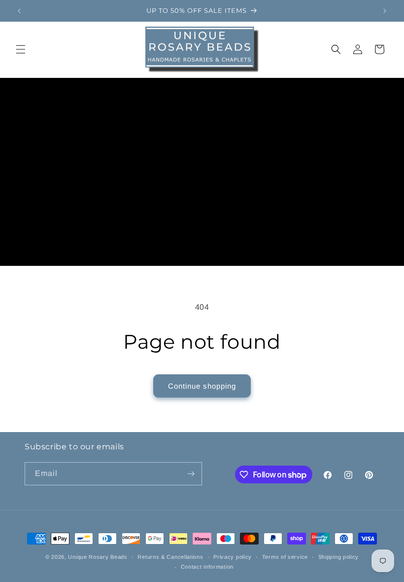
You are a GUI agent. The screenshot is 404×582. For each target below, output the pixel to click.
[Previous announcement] (19, 11)
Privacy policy (232, 557)
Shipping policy (338, 557)
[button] (21, 49)
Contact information (207, 567)
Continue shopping (202, 386)
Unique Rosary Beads (97, 557)
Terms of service (285, 557)
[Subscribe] (191, 473)
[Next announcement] (385, 11)
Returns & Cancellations (170, 557)
